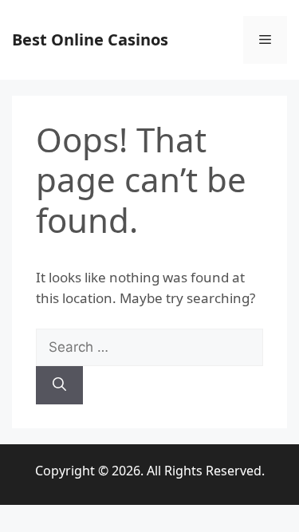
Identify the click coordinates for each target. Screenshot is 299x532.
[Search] (59, 385)
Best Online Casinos (90, 39)
